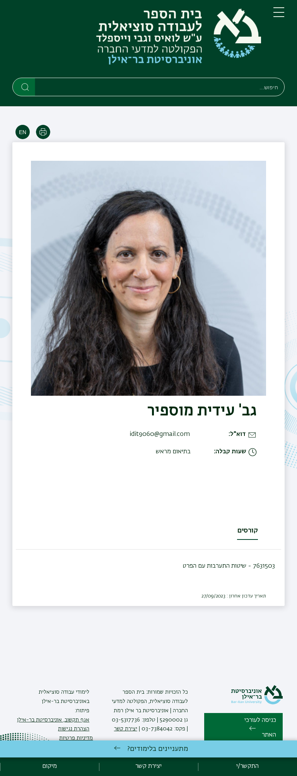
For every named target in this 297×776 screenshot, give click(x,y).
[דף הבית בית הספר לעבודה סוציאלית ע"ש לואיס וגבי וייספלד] (136, 40)
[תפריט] (278, 15)
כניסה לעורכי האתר (260, 727)
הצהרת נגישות (73, 729)
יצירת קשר (125, 729)
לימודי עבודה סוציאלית (64, 692)
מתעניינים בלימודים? (157, 748)
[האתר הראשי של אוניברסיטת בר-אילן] (257, 703)
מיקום (49, 766)
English (22, 132)
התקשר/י (247, 766)
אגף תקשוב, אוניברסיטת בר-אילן (53, 720)
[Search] (24, 86)
